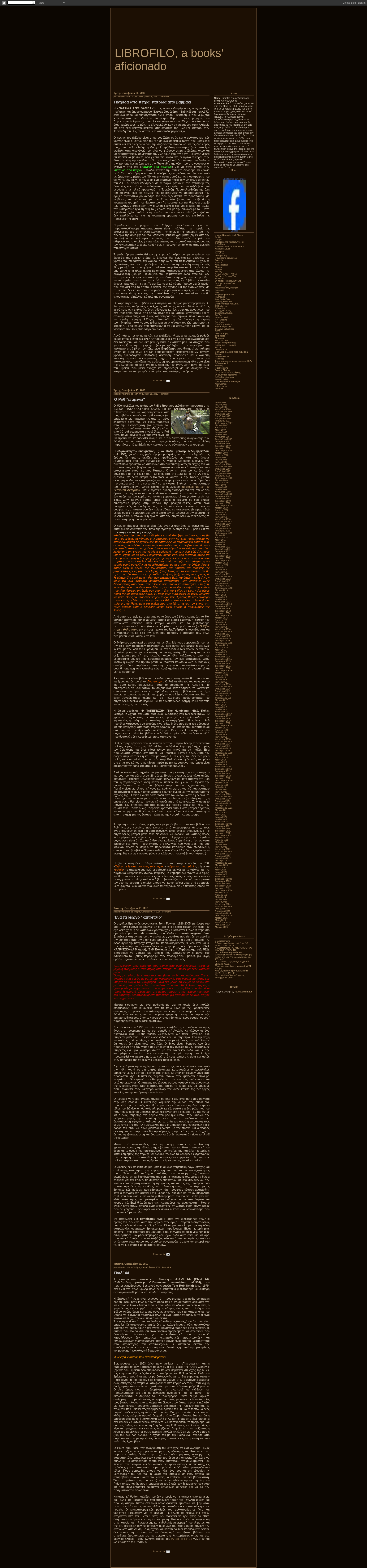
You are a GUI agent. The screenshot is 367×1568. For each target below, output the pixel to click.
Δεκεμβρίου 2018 (223, 748)
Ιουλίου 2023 (221, 874)
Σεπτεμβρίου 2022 (223, 851)
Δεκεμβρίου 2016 (223, 693)
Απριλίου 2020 (221, 785)
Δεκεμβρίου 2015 (223, 666)
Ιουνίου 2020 (221, 789)
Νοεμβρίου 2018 (222, 746)
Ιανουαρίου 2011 (222, 531)
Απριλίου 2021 (221, 812)
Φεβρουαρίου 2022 (223, 835)
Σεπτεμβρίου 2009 (223, 494)
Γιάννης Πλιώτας (222, 370)
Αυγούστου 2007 (223, 437)
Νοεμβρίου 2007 (222, 443)
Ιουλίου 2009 (221, 489)
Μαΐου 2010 (220, 512)
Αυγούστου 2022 (223, 849)
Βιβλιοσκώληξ (221, 363)
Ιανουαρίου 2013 (222, 586)
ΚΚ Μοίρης (220, 297)
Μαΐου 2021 (220, 815)
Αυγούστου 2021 (223, 821)
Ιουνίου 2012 (221, 569)
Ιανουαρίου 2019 (222, 750)
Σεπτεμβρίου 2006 (223, 411)
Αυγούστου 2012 (223, 574)
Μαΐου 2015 (220, 650)
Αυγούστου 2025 (223, 922)
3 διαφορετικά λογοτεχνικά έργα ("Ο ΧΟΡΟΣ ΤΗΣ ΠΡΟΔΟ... (231, 944)
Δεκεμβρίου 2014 (223, 638)
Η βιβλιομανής (221, 368)
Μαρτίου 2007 (221, 425)
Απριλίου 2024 (221, 895)
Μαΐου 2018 (220, 732)
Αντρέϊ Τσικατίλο (181, 1538)
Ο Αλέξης (219, 260)
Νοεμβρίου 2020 (222, 801)
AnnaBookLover (222, 249)
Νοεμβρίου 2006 (222, 416)
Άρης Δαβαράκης (222, 299)
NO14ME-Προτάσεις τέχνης (227, 372)
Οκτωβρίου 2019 (223, 771)
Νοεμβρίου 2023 (222, 883)
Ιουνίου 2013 (221, 597)
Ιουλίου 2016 (221, 682)
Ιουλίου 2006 (221, 407)
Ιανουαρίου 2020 (222, 778)
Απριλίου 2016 (221, 675)
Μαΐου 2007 (220, 430)
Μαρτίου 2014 (221, 618)
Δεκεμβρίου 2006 (223, 418)
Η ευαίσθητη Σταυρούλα (226, 258)
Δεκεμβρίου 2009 (223, 501)
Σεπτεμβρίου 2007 (223, 439)
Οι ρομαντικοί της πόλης (226, 375)
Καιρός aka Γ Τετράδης (225, 345)
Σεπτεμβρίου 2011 (223, 549)
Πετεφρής (219, 359)
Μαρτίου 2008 (221, 453)
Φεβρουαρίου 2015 (223, 643)
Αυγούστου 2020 (223, 794)
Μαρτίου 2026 (221, 927)
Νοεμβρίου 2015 (222, 663)
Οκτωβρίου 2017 (223, 716)
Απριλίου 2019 (221, 757)
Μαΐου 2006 (220, 402)
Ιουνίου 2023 (221, 872)
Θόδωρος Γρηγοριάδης (225, 276)
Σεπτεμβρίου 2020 (223, 796)
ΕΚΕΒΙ (218, 331)
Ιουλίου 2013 (221, 599)
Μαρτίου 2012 (221, 563)
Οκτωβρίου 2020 (223, 799)
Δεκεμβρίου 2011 (223, 556)
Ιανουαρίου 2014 (222, 613)
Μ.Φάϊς (218, 271)
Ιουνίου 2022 (221, 844)
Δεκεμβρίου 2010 (223, 528)
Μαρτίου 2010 (221, 508)
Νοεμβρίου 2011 (222, 553)
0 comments (159, 380)
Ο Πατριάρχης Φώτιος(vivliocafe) (230, 242)
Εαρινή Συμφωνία (223, 326)
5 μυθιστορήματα (222, 941)
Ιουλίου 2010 (221, 517)
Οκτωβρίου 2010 (223, 524)
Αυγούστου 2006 (223, 409)
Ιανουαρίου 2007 (222, 421)
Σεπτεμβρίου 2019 (223, 769)
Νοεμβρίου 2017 (222, 718)
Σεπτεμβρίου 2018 (223, 741)
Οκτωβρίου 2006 (223, 414)
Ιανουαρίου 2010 (222, 503)
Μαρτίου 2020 (221, 783)
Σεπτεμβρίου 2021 (223, 824)
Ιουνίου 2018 (221, 734)
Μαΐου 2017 (220, 705)
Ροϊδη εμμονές (221, 340)
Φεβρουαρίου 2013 (223, 588)
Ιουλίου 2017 (221, 709)
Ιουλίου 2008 (221, 462)
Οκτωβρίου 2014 (223, 634)
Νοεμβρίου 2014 (222, 636)
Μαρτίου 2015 (221, 645)
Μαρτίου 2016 (221, 673)
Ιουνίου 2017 (221, 707)
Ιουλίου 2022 (221, 847)
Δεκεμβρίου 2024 (223, 913)
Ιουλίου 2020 (221, 792)
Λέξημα (218, 269)
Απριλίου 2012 (221, 565)
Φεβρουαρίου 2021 (223, 808)
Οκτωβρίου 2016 (223, 689)
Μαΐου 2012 (220, 567)
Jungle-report (221, 349)
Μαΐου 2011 (220, 540)
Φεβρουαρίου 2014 (223, 615)
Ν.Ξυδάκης (220, 244)
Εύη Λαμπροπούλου (224, 294)
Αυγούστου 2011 (222, 547)
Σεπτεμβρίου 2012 (223, 576)
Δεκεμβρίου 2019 (223, 776)
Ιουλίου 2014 (221, 627)
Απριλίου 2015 (221, 647)
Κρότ (217, 292)
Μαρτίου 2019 (221, 755)
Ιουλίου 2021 (221, 819)
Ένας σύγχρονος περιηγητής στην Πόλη (233, 361)
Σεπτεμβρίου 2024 (223, 906)
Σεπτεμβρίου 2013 (223, 604)
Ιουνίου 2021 (221, 817)
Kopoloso (219, 251)
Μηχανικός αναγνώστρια (226, 288)
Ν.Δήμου (219, 239)
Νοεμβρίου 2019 (222, 773)
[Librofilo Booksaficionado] (234, 229)
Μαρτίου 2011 (221, 535)
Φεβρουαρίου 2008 (223, 450)
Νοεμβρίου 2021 (222, 828)
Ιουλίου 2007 (221, 434)
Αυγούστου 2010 (223, 519)
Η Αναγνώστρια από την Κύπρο (229, 246)
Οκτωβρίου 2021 (223, 826)
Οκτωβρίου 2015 (223, 661)
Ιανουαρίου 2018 (222, 723)
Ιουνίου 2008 (221, 460)
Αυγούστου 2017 (223, 712)
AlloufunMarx (221, 384)
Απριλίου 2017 (221, 702)
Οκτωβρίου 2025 (223, 925)
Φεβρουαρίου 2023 (223, 863)
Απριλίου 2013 (221, 592)
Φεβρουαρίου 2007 (223, 423)
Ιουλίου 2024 (221, 902)
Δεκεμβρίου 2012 (223, 583)
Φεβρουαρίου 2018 (223, 725)
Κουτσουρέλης (221, 379)
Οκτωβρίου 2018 (223, 744)
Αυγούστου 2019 (223, 766)
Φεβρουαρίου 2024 (223, 890)
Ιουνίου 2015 (221, 652)
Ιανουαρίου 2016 (222, 668)
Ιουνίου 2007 (221, 432)
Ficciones (219, 290)
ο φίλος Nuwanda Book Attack (229, 235)
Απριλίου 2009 (221, 482)
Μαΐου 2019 (220, 760)
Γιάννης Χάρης (221, 333)
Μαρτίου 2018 (221, 728)
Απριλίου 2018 (221, 730)
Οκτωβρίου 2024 (223, 909)
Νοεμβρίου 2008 (222, 471)
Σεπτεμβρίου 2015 (223, 659)
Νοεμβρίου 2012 (222, 581)
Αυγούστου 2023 (223, 876)
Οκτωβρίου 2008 (223, 469)
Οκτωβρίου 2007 (223, 441)
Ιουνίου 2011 (221, 542)
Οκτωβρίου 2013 (223, 606)
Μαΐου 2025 (220, 920)
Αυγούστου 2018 (223, 739)
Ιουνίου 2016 (221, 679)
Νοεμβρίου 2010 (222, 526)
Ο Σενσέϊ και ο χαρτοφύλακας (228, 952)
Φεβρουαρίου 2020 (223, 780)
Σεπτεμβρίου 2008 (223, 466)
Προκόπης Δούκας (223, 324)
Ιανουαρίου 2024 (222, 888)
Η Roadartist (221, 386)
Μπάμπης (219, 338)
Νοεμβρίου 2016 (222, 691)
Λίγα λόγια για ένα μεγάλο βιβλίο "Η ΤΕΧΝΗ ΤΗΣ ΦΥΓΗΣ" (231, 972)
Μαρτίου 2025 (221, 918)
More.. (234, 170)
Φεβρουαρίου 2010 (223, 505)
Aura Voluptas (221, 265)
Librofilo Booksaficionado (234, 179)
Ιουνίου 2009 (221, 487)
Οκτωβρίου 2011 (222, 551)
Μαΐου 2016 (220, 677)
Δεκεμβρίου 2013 (223, 611)
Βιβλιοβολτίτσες (222, 356)
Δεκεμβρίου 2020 (223, 803)
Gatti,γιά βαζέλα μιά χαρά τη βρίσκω (231, 352)
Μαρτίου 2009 (221, 480)
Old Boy (218, 315)
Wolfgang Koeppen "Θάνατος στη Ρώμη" (233, 955)
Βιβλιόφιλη (220, 308)
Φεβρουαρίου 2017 (223, 698)
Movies (218, 267)
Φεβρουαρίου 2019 (223, 753)
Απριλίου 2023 (221, 867)
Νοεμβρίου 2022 (222, 856)
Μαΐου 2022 (220, 842)
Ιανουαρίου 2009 (222, 476)
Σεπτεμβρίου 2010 (223, 521)
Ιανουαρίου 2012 (222, 558)
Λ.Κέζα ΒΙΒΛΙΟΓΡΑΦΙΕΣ (226, 274)
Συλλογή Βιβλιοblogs (224, 329)
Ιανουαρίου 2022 (222, 833)
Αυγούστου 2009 (223, 492)
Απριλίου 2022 (221, 840)
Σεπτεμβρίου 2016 (223, 686)
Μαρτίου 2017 (221, 700)
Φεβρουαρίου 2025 (223, 915)
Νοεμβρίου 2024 (222, 911)
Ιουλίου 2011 (221, 544)
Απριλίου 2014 (221, 620)
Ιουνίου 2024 (221, 899)
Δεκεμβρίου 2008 (223, 473)
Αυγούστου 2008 (223, 464)
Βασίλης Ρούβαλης (223, 301)
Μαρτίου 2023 (221, 865)
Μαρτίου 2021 (221, 810)
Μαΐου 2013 (220, 595)
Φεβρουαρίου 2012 (223, 560)
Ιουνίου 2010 (221, 515)
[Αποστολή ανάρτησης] (167, 380)
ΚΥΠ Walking (221, 320)
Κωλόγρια (219, 278)
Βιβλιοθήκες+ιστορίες (224, 377)
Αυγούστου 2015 (223, 657)
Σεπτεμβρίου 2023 (223, 879)
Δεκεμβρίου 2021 (223, 831)
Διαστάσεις (220, 322)
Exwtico (218, 262)
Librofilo (234, 231)
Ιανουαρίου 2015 (222, 640)
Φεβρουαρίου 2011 (223, 533)
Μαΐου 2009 (220, 485)
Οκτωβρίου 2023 (223, 881)
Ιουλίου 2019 (221, 764)
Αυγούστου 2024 (223, 904)
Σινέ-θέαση (220, 336)
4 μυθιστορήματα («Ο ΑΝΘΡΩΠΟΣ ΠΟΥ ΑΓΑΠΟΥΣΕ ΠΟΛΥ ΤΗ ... (233, 949)
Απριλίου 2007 (221, 427)
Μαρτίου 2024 (221, 892)
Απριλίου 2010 (221, 510)
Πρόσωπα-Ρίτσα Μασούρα (227, 381)
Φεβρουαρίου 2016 (223, 670)
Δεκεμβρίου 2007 (223, 446)
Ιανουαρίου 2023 (222, 860)
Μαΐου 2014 (220, 622)
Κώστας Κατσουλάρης (225, 283)
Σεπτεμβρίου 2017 (223, 714)
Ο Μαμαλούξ (221, 255)
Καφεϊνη (218, 365)
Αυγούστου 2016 (223, 684)
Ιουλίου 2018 (221, 737)
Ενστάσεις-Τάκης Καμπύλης (228, 281)
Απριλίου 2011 (221, 537)
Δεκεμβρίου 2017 (223, 721)
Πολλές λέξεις (221, 285)
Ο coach (219, 354)
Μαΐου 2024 (220, 897)
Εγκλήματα (220, 253)
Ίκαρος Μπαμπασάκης (225, 343)
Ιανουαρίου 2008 (222, 448)
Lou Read (219, 388)
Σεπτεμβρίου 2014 (223, 631)
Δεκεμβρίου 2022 (223, 858)
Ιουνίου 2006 (221, 405)
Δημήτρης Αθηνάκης (224, 313)
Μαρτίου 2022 (221, 837)
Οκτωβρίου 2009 (223, 496)
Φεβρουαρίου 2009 (223, 478)
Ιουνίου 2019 (221, 762)
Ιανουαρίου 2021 (222, 805)
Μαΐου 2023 (220, 870)
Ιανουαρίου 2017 (222, 695)
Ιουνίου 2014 (221, 624)
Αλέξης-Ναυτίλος (223, 310)
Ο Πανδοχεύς (221, 306)
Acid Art (218, 347)
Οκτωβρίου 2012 (223, 579)
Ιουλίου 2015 (221, 654)
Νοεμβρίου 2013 (222, 608)
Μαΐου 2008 (220, 457)
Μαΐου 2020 (220, 787)
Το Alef (218, 237)
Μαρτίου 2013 (221, 590)
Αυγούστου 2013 (223, 602)
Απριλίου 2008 (221, 455)
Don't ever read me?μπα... (227, 304)
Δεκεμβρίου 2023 (223, 886)
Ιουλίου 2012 (221, 572)
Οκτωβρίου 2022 (223, 854)
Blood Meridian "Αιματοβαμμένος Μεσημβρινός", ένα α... (230, 976)
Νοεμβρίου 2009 (222, 498)
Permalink (164, 96)
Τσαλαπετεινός (222, 317)
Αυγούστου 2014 (223, 629)
